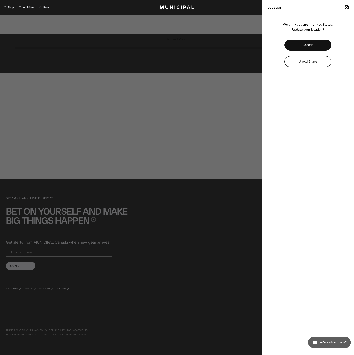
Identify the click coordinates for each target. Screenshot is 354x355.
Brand (46, 7)
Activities (28, 7)
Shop (11, 7)
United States (308, 61)
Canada (308, 45)
